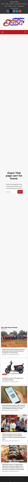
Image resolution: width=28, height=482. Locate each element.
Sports (14, 6)
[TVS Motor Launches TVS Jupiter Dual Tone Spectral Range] (14, 367)
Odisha (7, 3)
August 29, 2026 (14, 354)
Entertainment (20, 6)
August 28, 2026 (14, 440)
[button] (2, 32)
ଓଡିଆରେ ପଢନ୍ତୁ (14, 8)
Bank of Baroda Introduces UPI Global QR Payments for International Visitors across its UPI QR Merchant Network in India (13, 407)
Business (24, 3)
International (18, 3)
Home (2, 3)
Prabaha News (6, 354)
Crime (5, 6)
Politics (10, 6)
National (12, 3)
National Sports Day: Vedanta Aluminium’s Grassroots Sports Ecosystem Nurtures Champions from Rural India (13, 351)
